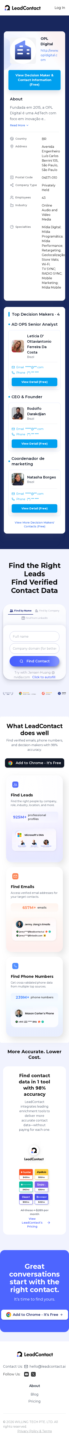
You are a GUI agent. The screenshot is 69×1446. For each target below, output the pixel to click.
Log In (60, 8)
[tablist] (34, 614)
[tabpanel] (34, 655)
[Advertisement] (36, 23)
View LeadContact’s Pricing (32, 1222)
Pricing (34, 1401)
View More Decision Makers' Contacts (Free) (34, 524)
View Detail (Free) (34, 382)
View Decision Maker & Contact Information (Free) (34, 79)
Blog (35, 1394)
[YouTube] (26, 1374)
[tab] (20, 611)
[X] (33, 1374)
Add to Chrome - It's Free (38, 763)
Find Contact (38, 661)
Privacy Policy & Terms (34, 1431)
